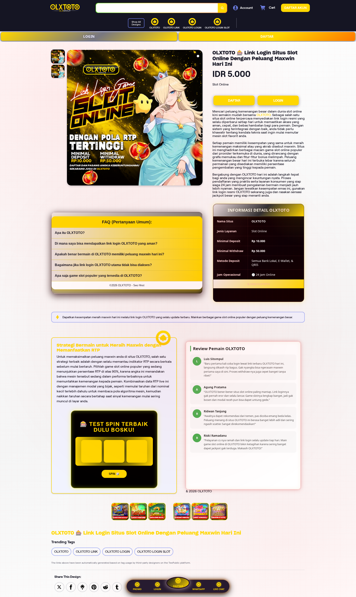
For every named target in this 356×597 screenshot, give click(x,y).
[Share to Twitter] (59, 587)
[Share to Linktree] (82, 587)
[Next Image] (199, 118)
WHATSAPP (198, 589)
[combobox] (157, 8)
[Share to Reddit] (105, 587)
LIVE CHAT (218, 589)
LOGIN (89, 36)
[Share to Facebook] (71, 587)
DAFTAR (267, 36)
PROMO (137, 589)
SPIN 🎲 (114, 473)
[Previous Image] (70, 118)
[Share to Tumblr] (117, 587)
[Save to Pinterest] (94, 587)
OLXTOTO (263, 115)
